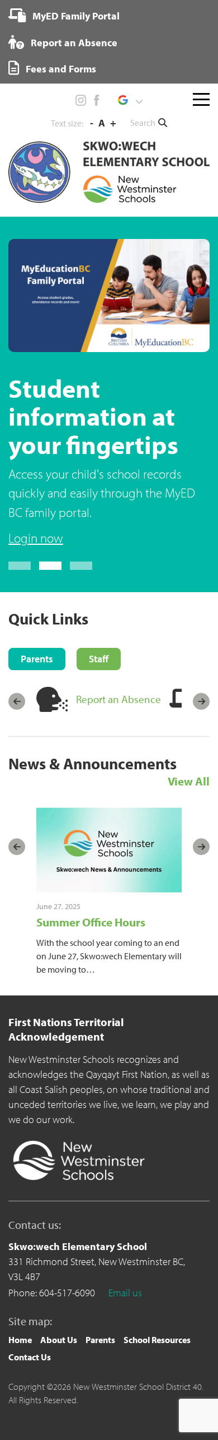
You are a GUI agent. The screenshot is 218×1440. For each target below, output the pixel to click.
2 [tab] (50, 566)
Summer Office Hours (90, 922)
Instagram (81, 100)
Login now (35, 538)
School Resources (157, 1339)
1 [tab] (19, 566)
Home (20, 1339)
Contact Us (29, 1357)
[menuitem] (64, 15)
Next (201, 701)
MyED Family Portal (75, 15)
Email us (125, 1292)
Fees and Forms (59, 68)
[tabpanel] (109, 393)
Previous (16, 701)
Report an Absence (73, 42)
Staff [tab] (98, 658)
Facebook (96, 100)
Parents (100, 1339)
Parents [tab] (37, 658)
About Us (58, 1339)
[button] (130, 100)
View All (189, 781)
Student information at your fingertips (93, 416)
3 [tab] (81, 566)
